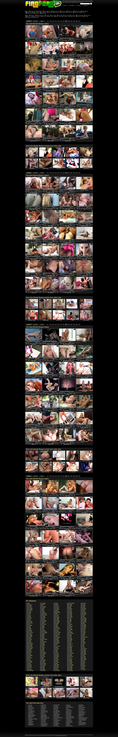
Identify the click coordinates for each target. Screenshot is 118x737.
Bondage (29, 648)
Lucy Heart (73, 15)
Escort (42, 648)
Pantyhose (70, 633)
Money (69, 611)
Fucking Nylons (43, 718)
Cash (28, 663)
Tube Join (67, 705)
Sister (83, 604)
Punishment (70, 653)
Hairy (85, 73)
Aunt (28, 619)
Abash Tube (55, 708)
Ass (31, 57)
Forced (56, 605)
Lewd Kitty (29, 722)
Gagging (56, 611)
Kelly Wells (60, 15)
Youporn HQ (43, 708)
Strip (83, 622)
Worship (83, 665)
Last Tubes (55, 706)
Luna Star (48, 15)
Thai (82, 635)
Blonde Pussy (77, 11)
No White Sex (68, 715)
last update (72, 5)
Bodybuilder (29, 647)
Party (74, 561)
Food (55, 603)
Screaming (70, 664)
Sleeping (83, 607)
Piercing (32, 579)
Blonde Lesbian (30, 13)
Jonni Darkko (65, 16)
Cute (86, 74)
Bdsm (32, 73)
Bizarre (28, 640)
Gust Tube (42, 709)
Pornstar (56, 40)
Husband (56, 638)
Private (69, 648)
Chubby (42, 603)
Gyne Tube (55, 709)
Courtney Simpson (36, 16)
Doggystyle (55, 258)
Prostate (69, 649)
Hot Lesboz (42, 720)
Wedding (83, 660)
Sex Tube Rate (56, 710)
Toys (70, 376)
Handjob (83, 124)
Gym (41, 426)
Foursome (57, 106)
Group (89, 208)
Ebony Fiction (81, 713)
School (69, 663)
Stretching (83, 621)
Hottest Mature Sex (57, 720)
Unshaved (83, 650)
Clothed (42, 607)
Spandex (83, 612)
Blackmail (29, 642)
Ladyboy (56, 656)
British (91, 106)
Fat (84, 209)
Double (42, 642)
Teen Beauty (69, 12)
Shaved (49, 74)
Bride (28, 653)
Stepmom (83, 618)
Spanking (32, 74)
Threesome (49, 57)
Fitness (42, 668)
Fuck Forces (81, 706)
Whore (83, 662)
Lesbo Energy (43, 721)
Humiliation (57, 636)
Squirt (83, 617)
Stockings (73, 56)
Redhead (70, 656)
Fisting (42, 667)
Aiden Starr (86, 16)
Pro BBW (67, 723)
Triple (82, 643)
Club (42, 609)
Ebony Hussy (43, 714)
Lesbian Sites (30, 721)
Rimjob (69, 661)
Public (88, 106)
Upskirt (69, 259)
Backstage (29, 622)
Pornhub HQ (68, 706)
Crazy (42, 619)
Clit (41, 605)
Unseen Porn (43, 705)
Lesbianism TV (68, 720)
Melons (69, 605)
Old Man (69, 624)
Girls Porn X (68, 724)
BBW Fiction (81, 715)
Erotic (58, 225)
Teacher (83, 632)
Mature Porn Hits (69, 722)
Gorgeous (67, 394)
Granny (57, 275)
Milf (69, 106)
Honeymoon (56, 633)
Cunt (57, 73)
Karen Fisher (50, 16)
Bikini (69, 209)
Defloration (42, 633)
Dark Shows (30, 713)
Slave (83, 606)
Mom (72, 106)
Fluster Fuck (43, 706)
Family (42, 655)
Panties (65, 444)
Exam (42, 649)
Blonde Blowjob (85, 11)
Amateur (80, 123)
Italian (56, 643)
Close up (35, 56)
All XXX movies (56, 705)
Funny (56, 610)
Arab (28, 614)
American (29, 610)
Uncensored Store (69, 707)
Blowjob (33, 40)
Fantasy (42, 656)
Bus (28, 658)
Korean (56, 654)
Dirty (42, 636)
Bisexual (29, 639)
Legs (52, 394)
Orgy (72, 561)
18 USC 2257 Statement (60, 735)
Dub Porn (29, 705)
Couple (55, 73)
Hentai (56, 629)
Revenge (69, 658)
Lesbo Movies (56, 721)
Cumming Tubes (56, 716)
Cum (54, 106)
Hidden (40, 123)
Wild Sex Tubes (30, 708)
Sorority (83, 611)
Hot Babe (63, 12)
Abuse (66, 735)
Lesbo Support (68, 721)
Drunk (42, 643)
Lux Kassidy (53, 15)
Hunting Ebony (43, 715)
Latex (56, 657)
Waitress (83, 657)
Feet (42, 658)
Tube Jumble (56, 707)
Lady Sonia (66, 15)
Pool (69, 642)
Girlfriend (56, 617)
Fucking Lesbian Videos (58, 717)
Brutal (28, 656)
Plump (69, 641)
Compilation (43, 614)
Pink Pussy (32, 15)
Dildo (32, 242)
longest (79, 5)
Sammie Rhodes (80, 15)
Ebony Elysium (68, 713)
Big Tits (73, 73)
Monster (69, 612)
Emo (42, 646)
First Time (43, 664)
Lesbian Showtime (82, 720)
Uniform (83, 649)
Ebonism (42, 713)
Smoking (83, 609)
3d (27, 603)
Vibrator (83, 653)
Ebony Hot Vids (30, 714)
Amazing (66, 209)
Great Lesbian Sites (82, 718)
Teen (83, 74)
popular (65, 5)
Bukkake (29, 657)
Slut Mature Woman (82, 723)
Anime (28, 612)
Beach (66, 208)
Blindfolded (29, 643)
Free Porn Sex (56, 725)
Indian (56, 639)
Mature (91, 73)
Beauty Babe (32, 11)
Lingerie (67, 57)
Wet (82, 661)
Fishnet (42, 665)
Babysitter (29, 621)
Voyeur (35, 124)
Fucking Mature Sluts (69, 717)
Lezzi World (55, 722)
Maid (55, 668)
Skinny (83, 605)
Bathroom (29, 625)
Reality (35, 427)
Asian (63, 140)
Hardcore (69, 56)
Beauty (71, 40)
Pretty (74, 40)
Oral (69, 625)
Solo (33, 57)
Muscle (69, 614)
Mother (74, 106)
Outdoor (70, 124)
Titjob (83, 639)
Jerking (56, 648)
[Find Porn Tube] (40, 7)
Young (83, 669)
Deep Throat (32, 529)
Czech (42, 627)
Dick (87, 427)
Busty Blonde (43, 12)
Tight (83, 638)
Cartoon (28, 662)
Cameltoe (29, 661)
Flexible (42, 670)
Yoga (82, 668)
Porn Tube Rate (81, 709)
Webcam (83, 658)
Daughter (42, 631)
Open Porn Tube (69, 725)
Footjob (56, 604)
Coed (42, 611)
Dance (91, 376)
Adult (66, 708)
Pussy (57, 56)
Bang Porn (29, 706)
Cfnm (28, 668)
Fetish (57, 595)
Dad (42, 628)
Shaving (69, 669)
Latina (56, 658)
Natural (56, 426)
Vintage (82, 57)
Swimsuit (83, 627)
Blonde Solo (83, 12)
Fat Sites (29, 717)
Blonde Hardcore (47, 11)
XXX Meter (55, 724)
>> (79, 21)
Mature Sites (30, 723)
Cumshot (83, 275)
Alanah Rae (36, 17)
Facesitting (50, 242)
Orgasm (66, 107)
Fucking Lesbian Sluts (44, 717)
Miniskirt (69, 609)
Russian (69, 662)
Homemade (72, 275)
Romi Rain (29, 16)
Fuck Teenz (55, 718)
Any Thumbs (81, 708)
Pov (70, 242)
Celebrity (29, 667)
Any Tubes (29, 709)
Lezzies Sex (43, 722)
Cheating (29, 669)
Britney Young (58, 16)
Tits (89, 275)
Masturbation (39, 56)
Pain (69, 631)
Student (83, 624)
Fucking (34, 377)
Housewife (56, 634)
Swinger (83, 628)
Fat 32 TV (80, 716)
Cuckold (42, 621)
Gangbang (57, 612)
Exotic (42, 650)
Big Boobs (29, 632)
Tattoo (37, 106)
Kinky (56, 650)
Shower (36, 209)
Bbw (81, 208)
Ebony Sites (68, 714)
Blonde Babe (39, 11)
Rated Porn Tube (43, 710)
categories (86, 5)
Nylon (91, 410)
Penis (69, 635)
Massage (48, 192)
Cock (52, 107)
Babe (46, 56)
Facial (53, 40)
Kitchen (56, 653)
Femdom (54, 595)
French (56, 607)
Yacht (82, 667)
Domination (39, 90)
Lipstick (56, 665)
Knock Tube (68, 709)
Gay (55, 613)
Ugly (82, 646)
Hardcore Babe (36, 12)
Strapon (83, 620)
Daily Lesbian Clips (69, 716)
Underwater (84, 648)
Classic (85, 57)
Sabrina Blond (72, 16)
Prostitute (69, 650)
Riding (57, 241)
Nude (69, 618)
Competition (43, 613)
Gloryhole (56, 620)
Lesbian (90, 56)
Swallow (85, 259)
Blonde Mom (43, 13)
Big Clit (28, 633)
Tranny (83, 642)
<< (50, 21)
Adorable (29, 605)
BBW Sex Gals (30, 716)
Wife (83, 663)
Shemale (70, 670)
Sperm (83, 614)
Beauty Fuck (63, 11)
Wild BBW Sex (30, 724)
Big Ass (69, 427)
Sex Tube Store (68, 710)
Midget (69, 606)
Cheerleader (29, 670)
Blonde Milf (29, 12)
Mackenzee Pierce (40, 15)
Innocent (56, 640)
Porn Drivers (30, 707)
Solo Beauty (37, 13)
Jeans (56, 647)
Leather (56, 660)
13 (76, 21)
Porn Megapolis (56, 723)
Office (69, 40)
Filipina (42, 662)
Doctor (42, 638)
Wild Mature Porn (44, 724)
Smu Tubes (80, 710)
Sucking (49, 107)
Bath (28, 624)
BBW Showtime (43, 716)
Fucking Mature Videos (83, 717)
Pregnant (69, 646)
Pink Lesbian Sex (44, 723)
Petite (69, 638)
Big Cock (38, 40)
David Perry (79, 16)
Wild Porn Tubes (81, 707)
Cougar (42, 617)
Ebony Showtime (56, 714)
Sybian (83, 629)
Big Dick (29, 635)
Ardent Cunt (80, 705)
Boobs (69, 562)
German (56, 614)
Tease (83, 633)
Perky (69, 636)
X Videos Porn (43, 725)
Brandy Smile (29, 17)
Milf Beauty (50, 12)
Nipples (66, 426)
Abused (28, 604)
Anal (83, 123)
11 (71, 21)
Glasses (56, 619)
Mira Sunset (44, 16)
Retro (69, 657)
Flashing (71, 258)
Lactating (56, 655)
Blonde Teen (76, 12)
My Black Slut (56, 715)
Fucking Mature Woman (32, 718)
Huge (64, 57)
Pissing (69, 640)
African (28, 606)
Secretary (70, 57)
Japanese (57, 646)
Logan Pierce (87, 15)
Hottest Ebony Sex (31, 715)
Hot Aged (29, 720)
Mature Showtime (81, 722)
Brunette (65, 40)
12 (74, 21)
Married (56, 669)
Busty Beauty (57, 12)
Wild (83, 664)
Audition (29, 618)
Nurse (69, 619)
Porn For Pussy (81, 724)
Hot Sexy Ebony (81, 714)
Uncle (82, 647)
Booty (28, 650)
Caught (28, 665)
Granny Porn (68, 718)
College (42, 612)
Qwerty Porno (43, 707)
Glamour (34, 107)
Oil (68, 622)
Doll (41, 640)
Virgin (83, 655)
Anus (28, 613)
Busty (36, 40)
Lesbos (80, 721)
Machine (56, 667)
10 (68, 21)
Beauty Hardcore (55, 11)
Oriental (69, 628)
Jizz (55, 649)
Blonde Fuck (70, 11)
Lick (35, 444)
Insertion (56, 641)
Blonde (30, 40)
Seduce (69, 667)
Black (55, 140)
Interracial (52, 140)
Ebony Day (55, 713)
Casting (28, 664)
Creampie (43, 620)
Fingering (66, 123)
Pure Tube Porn (30, 710)
